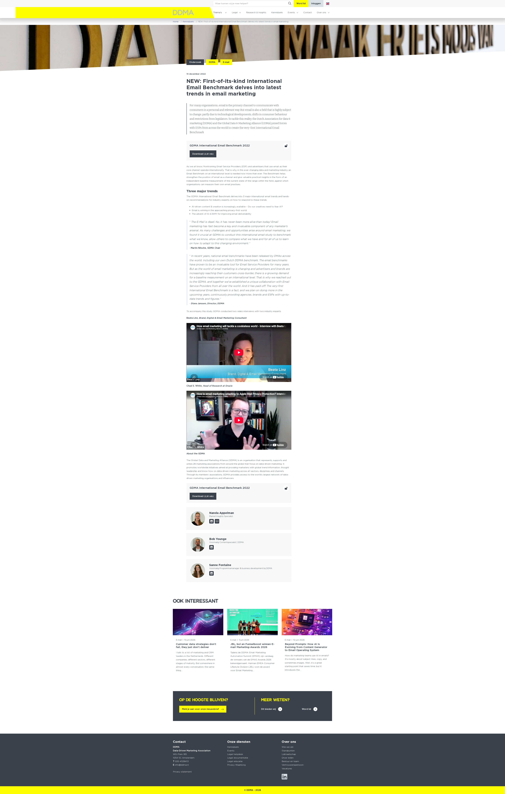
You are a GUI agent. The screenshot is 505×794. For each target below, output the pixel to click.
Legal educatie (235, 761)
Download (203, 154)
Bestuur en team (290, 761)
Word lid (301, 3)
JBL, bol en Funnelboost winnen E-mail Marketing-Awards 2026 (252, 646)
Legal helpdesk (235, 754)
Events (291, 12)
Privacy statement (182, 771)
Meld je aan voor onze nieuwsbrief (200, 709)
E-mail (226, 62)
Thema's (217, 12)
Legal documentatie (237, 758)
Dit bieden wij (268, 709)
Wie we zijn (287, 747)
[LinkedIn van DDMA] (284, 776)
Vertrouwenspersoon (293, 765)
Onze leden (288, 758)
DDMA (212, 62)
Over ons (321, 12)
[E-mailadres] (217, 521)
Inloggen (316, 3)
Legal (235, 12)
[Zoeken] (290, 3)
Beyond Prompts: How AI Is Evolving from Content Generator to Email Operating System (306, 647)
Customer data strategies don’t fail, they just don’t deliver (196, 646)
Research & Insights (256, 12)
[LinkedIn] (211, 521)
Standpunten (288, 750)
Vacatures (287, 768)
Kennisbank (277, 12)
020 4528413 (182, 761)
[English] (327, 3)
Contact (307, 12)
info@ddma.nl (182, 765)
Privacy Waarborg (236, 765)
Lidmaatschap (289, 754)
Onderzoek (195, 62)
